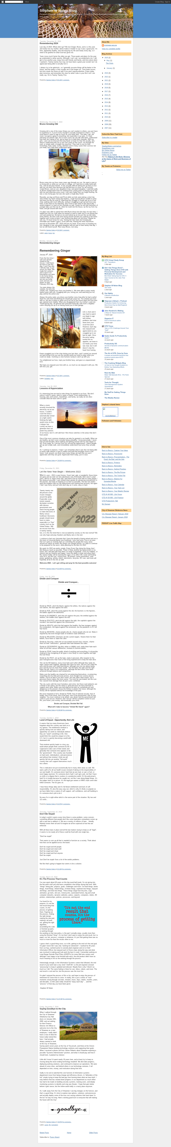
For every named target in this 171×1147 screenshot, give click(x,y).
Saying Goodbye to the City (53, 1009)
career (46, 1125)
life (50, 1125)
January (110, 68)
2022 (107, 77)
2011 (107, 113)
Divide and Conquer (49, 578)
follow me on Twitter (123, 170)
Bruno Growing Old (49, 124)
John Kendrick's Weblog (114, 311)
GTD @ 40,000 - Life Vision (112, 494)
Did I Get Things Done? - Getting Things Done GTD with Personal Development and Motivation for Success (116, 271)
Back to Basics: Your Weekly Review (115, 491)
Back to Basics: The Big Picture (113, 472)
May (108, 60)
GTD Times (109, 326)
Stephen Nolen (110, 45)
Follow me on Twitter (109, 155)
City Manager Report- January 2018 (115, 517)
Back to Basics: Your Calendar (113, 485)
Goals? (107, 338)
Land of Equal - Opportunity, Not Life (57, 720)
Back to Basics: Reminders (112, 466)
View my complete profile (111, 49)
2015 (107, 99)
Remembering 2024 (49, 43)
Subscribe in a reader (109, 137)
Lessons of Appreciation (51, 388)
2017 (107, 91)
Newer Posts (44, 1133)
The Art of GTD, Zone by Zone (116, 353)
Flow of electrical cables (113, 320)
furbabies (47, 378)
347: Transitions (110, 262)
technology (54, 1125)
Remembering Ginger (50, 243)
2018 (107, 88)
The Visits (109, 63)
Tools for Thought (111, 382)
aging (46, 233)
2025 (107, 58)
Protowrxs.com (107, 152)
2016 (107, 95)
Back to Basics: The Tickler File (113, 476)
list (112, 415)
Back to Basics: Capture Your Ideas (115, 450)
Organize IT (109, 318)
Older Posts (93, 1133)
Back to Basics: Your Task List (113, 488)
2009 (107, 121)
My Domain (106, 504)
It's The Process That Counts (53, 879)
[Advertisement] (58, 102)
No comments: (66, 460)
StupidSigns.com (108, 148)
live (54, 233)
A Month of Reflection (112, 295)
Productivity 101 (111, 344)
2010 (107, 117)
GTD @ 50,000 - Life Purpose (112, 498)
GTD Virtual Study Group (114, 260)
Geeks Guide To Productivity (116, 336)
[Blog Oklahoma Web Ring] (110, 411)
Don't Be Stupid (47, 814)
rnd (110, 415)
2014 (107, 102)
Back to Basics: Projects (111, 463)
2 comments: (66, 804)
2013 (107, 106)
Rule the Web (110, 373)
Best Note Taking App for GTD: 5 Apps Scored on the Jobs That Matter (115, 278)
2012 (107, 110)
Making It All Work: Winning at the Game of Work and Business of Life (116, 159)
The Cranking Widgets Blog (115, 363)
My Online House (108, 150)
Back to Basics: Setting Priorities (114, 469)
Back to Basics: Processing (112, 454)
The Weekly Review (112, 398)
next (114, 415)
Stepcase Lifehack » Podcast (116, 301)
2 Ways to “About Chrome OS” (115, 313)
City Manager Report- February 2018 (115, 514)
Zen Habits (109, 293)
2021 (107, 80)
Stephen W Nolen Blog (58, 11)
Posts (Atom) (54, 1137)
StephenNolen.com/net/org (111, 146)
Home (69, 1133)
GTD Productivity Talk (110, 501)
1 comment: (66, 80)
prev (106, 415)
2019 (107, 84)
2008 (107, 124)
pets (52, 378)
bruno (50, 233)
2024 (107, 73)
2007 (107, 128)
